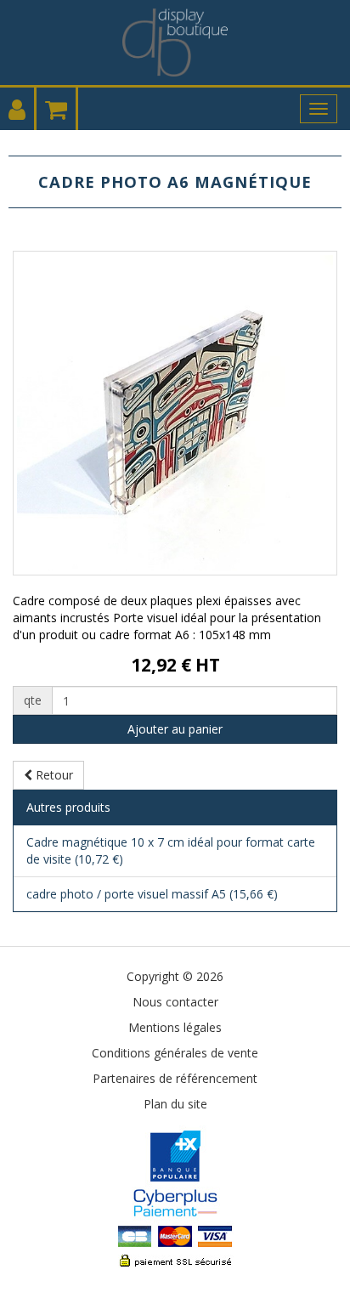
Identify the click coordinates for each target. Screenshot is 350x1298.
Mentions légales (175, 1027)
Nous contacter (175, 1002)
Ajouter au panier (175, 729)
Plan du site (175, 1104)
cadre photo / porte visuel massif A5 (152, 894)
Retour (52, 775)
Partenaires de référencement (175, 1078)
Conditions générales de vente (175, 1053)
